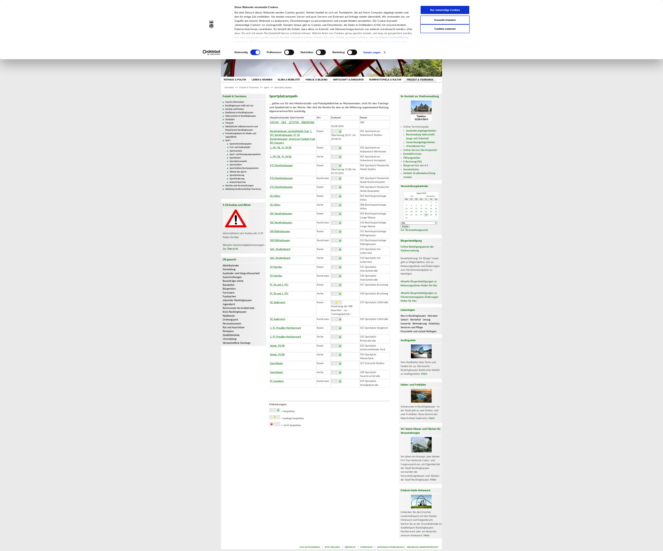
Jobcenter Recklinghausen (237, 300)
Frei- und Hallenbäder (240, 147)
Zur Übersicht (230, 249)
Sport (266, 87)
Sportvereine (236, 151)
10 (406, 209)
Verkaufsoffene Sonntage (237, 343)
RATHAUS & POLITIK (235, 79)
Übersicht (350, 547)
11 (411, 209)
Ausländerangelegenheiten (421, 131)
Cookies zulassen (445, 28)
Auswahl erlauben (445, 19)
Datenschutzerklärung (394, 37)
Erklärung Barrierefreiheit (423, 547)
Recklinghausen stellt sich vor (239, 105)
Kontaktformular (412, 154)
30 (436, 215)
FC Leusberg (277, 381)
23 (436, 212)
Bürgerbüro (229, 289)
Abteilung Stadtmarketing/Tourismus (243, 189)
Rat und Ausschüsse (233, 327)
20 (421, 212)
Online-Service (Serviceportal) (420, 150)
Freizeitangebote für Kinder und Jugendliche (240, 135)
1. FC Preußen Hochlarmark (285, 328)
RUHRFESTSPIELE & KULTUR (385, 79)
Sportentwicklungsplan (241, 144)
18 (411, 212)
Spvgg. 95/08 (277, 345)
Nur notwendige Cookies (445, 9)
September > (431, 196)
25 (411, 215)
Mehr (424, 374)
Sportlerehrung (237, 175)
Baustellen (228, 285)
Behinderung (419, 323)
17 (406, 212)
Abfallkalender (231, 265)
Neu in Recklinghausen (413, 316)
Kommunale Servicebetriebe (238, 308)
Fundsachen (229, 296)
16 (436, 209)
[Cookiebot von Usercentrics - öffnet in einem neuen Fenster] (211, 52)
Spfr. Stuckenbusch (280, 249)
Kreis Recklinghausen (234, 312)
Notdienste (229, 316)
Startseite (229, 87)
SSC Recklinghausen (281, 213)
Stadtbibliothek (231, 335)
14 (426, 209)
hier (236, 237)
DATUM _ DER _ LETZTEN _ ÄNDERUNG (292, 122)
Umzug (426, 319)
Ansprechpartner (238, 182)
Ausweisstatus (411, 169)
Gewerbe (406, 323)
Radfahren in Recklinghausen (239, 112)
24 (406, 215)
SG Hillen (275, 196)
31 (406, 218)
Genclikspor (276, 363)
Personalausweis (232, 323)
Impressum (366, 547)
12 (416, 209)
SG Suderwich (277, 302)
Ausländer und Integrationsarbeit (241, 273)
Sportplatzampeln (283, 87)
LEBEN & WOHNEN (262, 79)
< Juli (411, 196)
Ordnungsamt (230, 319)
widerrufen (400, 41)
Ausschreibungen (232, 277)
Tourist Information (234, 102)
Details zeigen (372, 52)
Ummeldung (230, 339)
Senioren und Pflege (412, 327)
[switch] (289, 52)
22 (431, 212)
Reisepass (228, 331)
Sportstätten (236, 165)
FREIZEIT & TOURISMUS (420, 79)
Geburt (404, 319)
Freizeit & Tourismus (249, 87)
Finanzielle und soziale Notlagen (418, 331)
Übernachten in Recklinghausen (240, 116)
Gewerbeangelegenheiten (420, 142)
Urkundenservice (415, 146)
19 (416, 212)
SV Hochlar (276, 267)
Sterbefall (415, 319)
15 (431, 209)
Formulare (228, 292)
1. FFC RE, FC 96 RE (281, 147)
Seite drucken (332, 547)
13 (421, 209)
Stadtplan (230, 119)
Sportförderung (237, 179)
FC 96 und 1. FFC (279, 285)
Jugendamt (229, 304)
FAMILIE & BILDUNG (317, 79)
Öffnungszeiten (411, 158)
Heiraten (433, 316)
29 (431, 215)
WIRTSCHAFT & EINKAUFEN (348, 79)
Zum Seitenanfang (310, 547)
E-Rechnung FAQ (412, 161)
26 (416, 215)
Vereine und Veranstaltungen (239, 185)
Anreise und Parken (234, 109)
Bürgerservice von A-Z (415, 165)
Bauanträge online (233, 281)
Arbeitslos (434, 323)
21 (426, 212)
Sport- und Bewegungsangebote (245, 154)
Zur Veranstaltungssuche (414, 230)
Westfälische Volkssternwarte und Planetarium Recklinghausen (241, 128)
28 (426, 215)
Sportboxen (235, 158)
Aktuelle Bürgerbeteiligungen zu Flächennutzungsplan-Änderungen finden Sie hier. (419, 297)
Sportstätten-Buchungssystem (244, 168)
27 (421, 215)
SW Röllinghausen (280, 231)
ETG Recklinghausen (281, 165)
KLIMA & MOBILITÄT (289, 79)
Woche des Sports (238, 172)
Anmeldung (229, 269)
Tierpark (229, 123)
